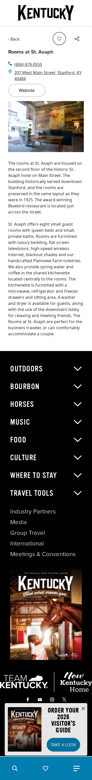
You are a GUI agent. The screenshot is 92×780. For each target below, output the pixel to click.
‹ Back (14, 39)
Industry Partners (33, 511)
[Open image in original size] (46, 614)
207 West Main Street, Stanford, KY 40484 (48, 75)
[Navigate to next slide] (77, 126)
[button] (14, 768)
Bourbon (25, 386)
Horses (22, 404)
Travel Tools (31, 493)
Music (20, 422)
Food (18, 439)
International (27, 543)
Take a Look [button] (63, 745)
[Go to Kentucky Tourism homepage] (46, 13)
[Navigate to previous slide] (14, 126)
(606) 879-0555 (28, 64)
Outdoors (26, 368)
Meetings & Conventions (43, 554)
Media (18, 522)
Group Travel (27, 532)
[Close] (83, 709)
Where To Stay (33, 475)
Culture (23, 457)
